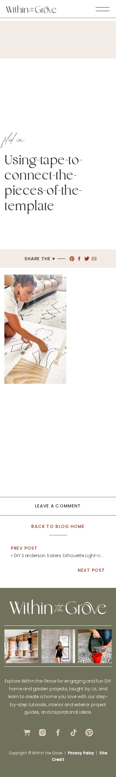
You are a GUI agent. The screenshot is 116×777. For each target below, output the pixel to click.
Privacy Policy (81, 753)
